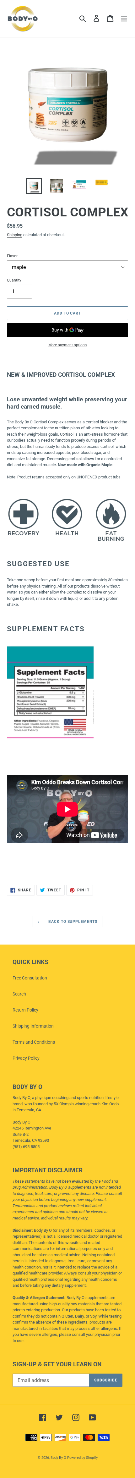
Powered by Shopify (82, 1458)
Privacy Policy (26, 1058)
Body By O (58, 1458)
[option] (34, 185)
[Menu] (124, 18)
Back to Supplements (72, 921)
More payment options (67, 345)
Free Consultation (30, 977)
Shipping (14, 234)
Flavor (12, 256)
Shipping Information (33, 1026)
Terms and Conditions (34, 1042)
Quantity (14, 280)
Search (19, 993)
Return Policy (25, 1009)
